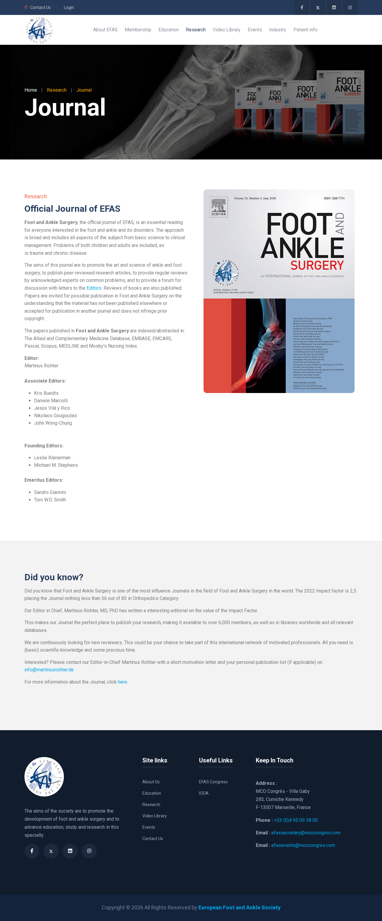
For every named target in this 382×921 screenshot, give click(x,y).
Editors (94, 288)
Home (30, 90)
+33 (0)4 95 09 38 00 (296, 820)
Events (148, 827)
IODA (204, 793)
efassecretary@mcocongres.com (306, 833)
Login (69, 7)
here (122, 682)
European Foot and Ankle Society (239, 907)
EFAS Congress (213, 781)
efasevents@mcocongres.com (303, 845)
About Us (151, 781)
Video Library (154, 815)
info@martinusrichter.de (49, 670)
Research (151, 804)
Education (151, 793)
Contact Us (40, 7)
